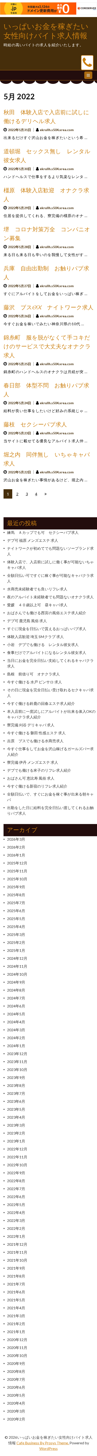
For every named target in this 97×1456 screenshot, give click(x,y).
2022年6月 (16, 1196)
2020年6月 (16, 1387)
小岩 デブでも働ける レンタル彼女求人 (43, 644)
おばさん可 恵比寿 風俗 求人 (30, 778)
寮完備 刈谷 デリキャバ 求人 (30, 725)
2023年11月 (17, 1061)
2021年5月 (16, 1300)
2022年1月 (16, 1236)
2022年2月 (16, 1228)
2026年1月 (16, 855)
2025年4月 (16, 926)
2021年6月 (16, 1292)
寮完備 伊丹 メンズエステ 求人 (32, 762)
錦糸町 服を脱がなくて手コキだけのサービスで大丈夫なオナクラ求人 (47, 346)
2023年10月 (17, 1069)
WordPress (48, 1448)
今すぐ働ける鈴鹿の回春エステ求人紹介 (41, 703)
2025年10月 (17, 879)
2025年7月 (16, 902)
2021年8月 (16, 1276)
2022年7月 (16, 1188)
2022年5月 (16, 1204)
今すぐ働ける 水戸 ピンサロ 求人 (34, 682)
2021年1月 (16, 1331)
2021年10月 (17, 1260)
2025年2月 (16, 942)
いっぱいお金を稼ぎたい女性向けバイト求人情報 (46, 31)
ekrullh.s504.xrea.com (57, 130)
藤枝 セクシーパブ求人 (35, 424)
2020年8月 (16, 1371)
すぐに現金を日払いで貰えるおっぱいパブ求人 (46, 628)
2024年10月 (17, 974)
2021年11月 (17, 1252)
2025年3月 (16, 934)
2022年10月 (17, 1165)
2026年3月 (16, 839)
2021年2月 (16, 1323)
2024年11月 (17, 966)
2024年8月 (16, 990)
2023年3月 (16, 1125)
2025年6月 (16, 910)
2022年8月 (16, 1180)
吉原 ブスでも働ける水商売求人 (35, 741)
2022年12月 (17, 1149)
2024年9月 (16, 982)
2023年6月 (16, 1101)
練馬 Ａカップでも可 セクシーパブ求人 (43, 532)
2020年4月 (16, 1403)
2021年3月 (16, 1315)
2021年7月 (16, 1284)
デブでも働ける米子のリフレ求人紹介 (39, 770)
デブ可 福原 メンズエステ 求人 (32, 540)
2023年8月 (16, 1085)
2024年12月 (17, 958)
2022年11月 (17, 1157)
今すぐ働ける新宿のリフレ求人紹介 (37, 786)
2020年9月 (16, 1363)
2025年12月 (17, 863)
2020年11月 (17, 1347)
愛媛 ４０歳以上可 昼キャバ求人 (37, 605)
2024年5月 (16, 1014)
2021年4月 (16, 1308)
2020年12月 (17, 1339)
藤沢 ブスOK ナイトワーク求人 (48, 307)
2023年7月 (16, 1093)
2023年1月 (16, 1141)
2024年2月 (16, 1037)
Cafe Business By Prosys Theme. (42, 1443)
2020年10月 (17, 1355)
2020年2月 (16, 1419)
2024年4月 (16, 1022)
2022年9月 (16, 1173)
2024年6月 (16, 1006)
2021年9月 (16, 1268)
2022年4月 (16, 1212)
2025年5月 (16, 918)
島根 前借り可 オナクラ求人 (33, 674)
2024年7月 (16, 998)
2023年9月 (16, 1077)
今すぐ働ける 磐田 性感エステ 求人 (36, 733)
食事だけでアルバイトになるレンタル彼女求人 (46, 652)
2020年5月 (16, 1395)
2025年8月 (16, 894)
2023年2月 (16, 1133)
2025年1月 (16, 950)
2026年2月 (16, 847)
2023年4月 (16, 1117)
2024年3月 (16, 1030)
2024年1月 (16, 1045)
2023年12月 (17, 1053)
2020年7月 (16, 1379)
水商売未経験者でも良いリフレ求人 (37, 589)
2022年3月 (16, 1220)
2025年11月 (17, 871)
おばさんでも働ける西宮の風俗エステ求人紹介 (46, 612)
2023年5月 (16, 1109)
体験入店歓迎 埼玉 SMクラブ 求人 (35, 636)
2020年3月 (16, 1411)
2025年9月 (16, 887)
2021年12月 (17, 1244)
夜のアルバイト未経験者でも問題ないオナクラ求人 (50, 597)
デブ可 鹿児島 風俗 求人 (27, 620)
